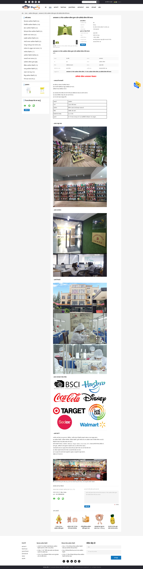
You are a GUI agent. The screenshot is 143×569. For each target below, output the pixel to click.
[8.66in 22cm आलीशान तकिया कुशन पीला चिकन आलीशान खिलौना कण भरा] (59, 519)
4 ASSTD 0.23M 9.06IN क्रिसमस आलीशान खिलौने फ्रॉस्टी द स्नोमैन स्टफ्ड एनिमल (47, 547)
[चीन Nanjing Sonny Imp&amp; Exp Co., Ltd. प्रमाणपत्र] (29, 90)
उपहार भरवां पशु (27, 72)
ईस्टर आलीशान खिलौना (29, 28)
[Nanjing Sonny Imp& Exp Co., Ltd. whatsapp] (30, 105)
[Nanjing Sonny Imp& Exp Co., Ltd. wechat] (35, 105)
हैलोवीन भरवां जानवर (29, 35)
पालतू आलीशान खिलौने (29, 68)
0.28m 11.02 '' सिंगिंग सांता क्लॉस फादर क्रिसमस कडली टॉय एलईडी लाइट (48, 551)
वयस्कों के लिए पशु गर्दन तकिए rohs (61, 481)
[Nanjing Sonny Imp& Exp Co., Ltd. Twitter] (29, 2)
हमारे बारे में (56, 7)
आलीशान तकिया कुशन (33, 13)
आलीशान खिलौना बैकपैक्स (30, 55)
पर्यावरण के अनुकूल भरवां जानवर (31, 48)
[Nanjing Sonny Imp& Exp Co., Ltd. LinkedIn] (32, 2)
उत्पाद (50, 7)
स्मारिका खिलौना (28, 51)
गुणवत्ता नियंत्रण (72, 7)
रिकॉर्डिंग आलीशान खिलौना (30, 24)
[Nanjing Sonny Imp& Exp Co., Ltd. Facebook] (25, 2)
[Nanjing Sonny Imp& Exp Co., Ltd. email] (26, 105)
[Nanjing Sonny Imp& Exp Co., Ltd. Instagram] (38, 2)
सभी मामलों (94, 7)
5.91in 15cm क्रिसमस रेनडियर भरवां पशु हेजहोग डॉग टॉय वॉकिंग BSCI (48, 555)
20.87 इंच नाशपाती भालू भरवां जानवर (75, 481)
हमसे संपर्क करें (80, 7)
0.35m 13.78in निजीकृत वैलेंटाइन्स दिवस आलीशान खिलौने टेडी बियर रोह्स (73, 555)
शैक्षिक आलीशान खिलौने (29, 65)
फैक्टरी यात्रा (63, 7)
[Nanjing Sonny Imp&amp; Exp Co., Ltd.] (31, 7)
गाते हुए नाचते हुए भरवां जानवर (31, 45)
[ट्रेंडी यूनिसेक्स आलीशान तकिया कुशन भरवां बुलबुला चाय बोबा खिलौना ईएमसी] (86, 519)
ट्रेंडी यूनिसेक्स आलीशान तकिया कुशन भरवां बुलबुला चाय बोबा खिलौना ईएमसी (86, 527)
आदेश (99, 7)
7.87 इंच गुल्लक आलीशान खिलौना (88, 481)
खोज (98, 2)
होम (45, 7)
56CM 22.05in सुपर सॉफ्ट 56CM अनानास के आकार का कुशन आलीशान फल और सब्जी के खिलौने (113, 527)
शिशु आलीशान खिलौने (29, 75)
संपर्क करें (83, 44)
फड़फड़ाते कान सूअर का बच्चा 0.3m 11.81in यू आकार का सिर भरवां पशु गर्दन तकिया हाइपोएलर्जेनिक (99, 527)
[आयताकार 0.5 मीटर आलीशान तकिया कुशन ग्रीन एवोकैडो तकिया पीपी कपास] (64, 29)
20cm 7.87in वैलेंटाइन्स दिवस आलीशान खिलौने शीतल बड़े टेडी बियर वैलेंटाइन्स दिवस (72, 547)
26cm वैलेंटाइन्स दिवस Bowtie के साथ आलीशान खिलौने (72, 551)
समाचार (87, 7)
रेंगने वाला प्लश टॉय (28, 79)
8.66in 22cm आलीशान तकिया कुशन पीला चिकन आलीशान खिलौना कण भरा (58, 527)
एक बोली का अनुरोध (108, 1)
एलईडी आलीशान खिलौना (30, 38)
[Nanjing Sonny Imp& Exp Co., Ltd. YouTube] (35, 2)
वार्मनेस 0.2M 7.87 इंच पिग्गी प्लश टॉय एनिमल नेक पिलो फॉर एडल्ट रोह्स (72, 527)
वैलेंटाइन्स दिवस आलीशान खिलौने (32, 31)
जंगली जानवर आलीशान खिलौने (31, 41)
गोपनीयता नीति (45, 567)
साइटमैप (23, 558)
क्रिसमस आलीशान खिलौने (30, 21)
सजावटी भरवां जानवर (29, 58)
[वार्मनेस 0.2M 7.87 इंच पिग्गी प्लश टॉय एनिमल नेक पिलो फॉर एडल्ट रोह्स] (72, 519)
